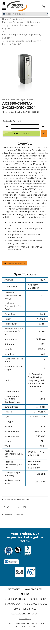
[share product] (44, 133)
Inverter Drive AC (11, 44)
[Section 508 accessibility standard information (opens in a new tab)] (19, 572)
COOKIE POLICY (38, 599)
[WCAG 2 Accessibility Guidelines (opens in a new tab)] (30, 572)
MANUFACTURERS (34, 589)
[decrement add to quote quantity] (7, 126)
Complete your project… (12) (15, 507)
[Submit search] (47, 13)
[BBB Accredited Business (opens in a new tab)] (28, 551)
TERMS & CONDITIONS (14, 599)
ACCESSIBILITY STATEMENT (25, 614)
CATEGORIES (13, 589)
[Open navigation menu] (3, 9)
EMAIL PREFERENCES (25, 609)
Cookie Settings (25, 619)
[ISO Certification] (8, 551)
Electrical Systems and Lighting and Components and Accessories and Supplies (21, 25)
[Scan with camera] (3, 13)
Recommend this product (16, 263)
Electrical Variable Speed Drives (22, 41)
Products (17, 19)
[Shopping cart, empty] (44, 6)
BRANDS (25, 594)
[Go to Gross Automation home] (4, 3)
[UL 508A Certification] (18, 551)
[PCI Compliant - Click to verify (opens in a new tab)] (11, 561)
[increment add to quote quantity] (43, 126)
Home (5, 19)
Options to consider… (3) (13, 515)
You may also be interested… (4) (16, 499)
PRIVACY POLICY (11, 604)
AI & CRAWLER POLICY (35, 604)
